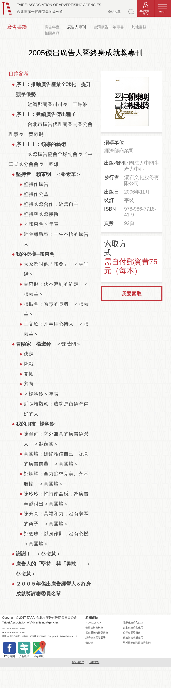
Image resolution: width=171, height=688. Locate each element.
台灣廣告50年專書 (108, 27)
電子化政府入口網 (133, 622)
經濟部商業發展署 (96, 637)
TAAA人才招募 (94, 622)
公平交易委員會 (132, 632)
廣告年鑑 (52, 27)
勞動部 (89, 642)
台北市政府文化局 (133, 627)
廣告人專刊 (76, 27)
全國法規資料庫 (94, 627)
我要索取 (132, 293)
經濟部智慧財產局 (133, 637)
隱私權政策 (78, 662)
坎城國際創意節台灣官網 (137, 642)
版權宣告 (94, 662)
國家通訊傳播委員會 (97, 632)
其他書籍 (138, 27)
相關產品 (51, 33)
